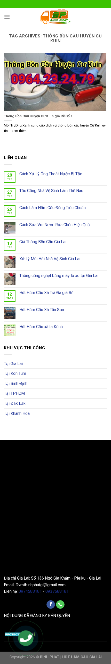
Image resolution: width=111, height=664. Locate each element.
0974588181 (30, 591)
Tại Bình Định (15, 383)
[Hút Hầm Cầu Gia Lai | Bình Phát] (55, 17)
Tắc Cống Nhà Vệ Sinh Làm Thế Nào (51, 190)
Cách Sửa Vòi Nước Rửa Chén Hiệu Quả (54, 224)
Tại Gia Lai (13, 363)
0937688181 (57, 591)
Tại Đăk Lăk (15, 403)
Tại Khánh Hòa (17, 413)
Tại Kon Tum (15, 373)
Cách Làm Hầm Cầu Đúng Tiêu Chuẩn (52, 207)
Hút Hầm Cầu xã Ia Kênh (41, 326)
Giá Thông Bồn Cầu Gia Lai (42, 241)
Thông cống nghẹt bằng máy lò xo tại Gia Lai (58, 275)
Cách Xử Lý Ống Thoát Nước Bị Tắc (50, 173)
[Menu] (7, 16)
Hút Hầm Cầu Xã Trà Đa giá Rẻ (46, 292)
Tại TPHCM (14, 393)
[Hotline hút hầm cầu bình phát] (25, 639)
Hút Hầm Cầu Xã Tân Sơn (41, 309)
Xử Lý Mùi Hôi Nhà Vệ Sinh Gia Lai (49, 258)
